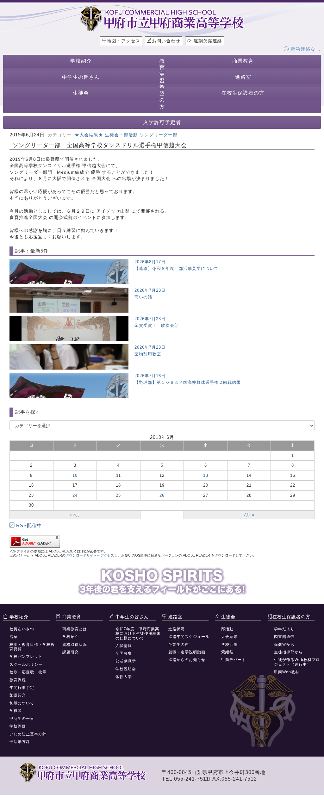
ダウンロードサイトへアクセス (89, 555)
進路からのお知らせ (186, 660)
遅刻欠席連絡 (207, 40)
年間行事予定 (21, 687)
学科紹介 (70, 636)
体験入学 (123, 677)
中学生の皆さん (81, 77)
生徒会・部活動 (121, 134)
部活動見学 (125, 661)
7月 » (249, 514)
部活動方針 (19, 741)
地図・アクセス (123, 40)
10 (75, 475)
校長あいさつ (21, 629)
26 (162, 495)
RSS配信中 (29, 525)
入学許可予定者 (162, 122)
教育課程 (17, 680)
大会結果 (229, 636)
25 (118, 495)
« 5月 (74, 514)
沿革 (13, 636)
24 (75, 495)
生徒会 (81, 93)
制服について (21, 703)
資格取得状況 (74, 644)
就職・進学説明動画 (186, 652)
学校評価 (17, 726)
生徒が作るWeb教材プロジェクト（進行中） (297, 662)
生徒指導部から (288, 652)
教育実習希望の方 (162, 83)
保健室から (284, 644)
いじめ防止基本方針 (28, 734)
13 (205, 475)
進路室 (243, 77)
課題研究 (70, 652)
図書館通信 (284, 636)
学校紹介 (81, 61)
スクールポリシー (25, 664)
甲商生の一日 (21, 718)
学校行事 (229, 644)
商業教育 (243, 61)
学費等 (15, 710)
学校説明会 (125, 669)
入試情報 (123, 646)
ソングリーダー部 (159, 134)
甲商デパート (233, 660)
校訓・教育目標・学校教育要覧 (32, 646)
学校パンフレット (25, 656)
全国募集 (123, 653)
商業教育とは (74, 629)
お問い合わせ (166, 40)
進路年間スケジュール (188, 636)
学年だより (284, 629)
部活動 (227, 629)
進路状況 (176, 629)
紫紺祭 (227, 652)
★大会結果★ (89, 134)
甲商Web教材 (286, 672)
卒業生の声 (178, 644)
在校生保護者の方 (243, 93)
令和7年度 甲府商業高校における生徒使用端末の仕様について (138, 633)
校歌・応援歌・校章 (28, 672)
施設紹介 (17, 695)
